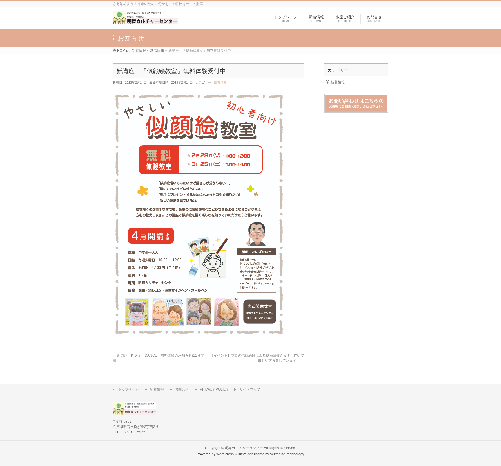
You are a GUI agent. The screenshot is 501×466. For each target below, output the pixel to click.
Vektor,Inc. (278, 454)
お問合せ (182, 389)
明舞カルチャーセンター (244, 448)
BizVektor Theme (251, 454)
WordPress (225, 454)
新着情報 (220, 82)
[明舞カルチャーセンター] (145, 21)
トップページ (128, 389)
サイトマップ (249, 389)
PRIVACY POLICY (214, 389)
